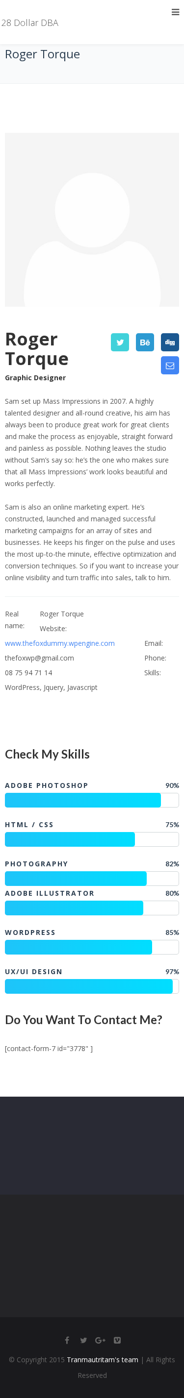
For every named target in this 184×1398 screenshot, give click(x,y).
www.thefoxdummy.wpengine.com (60, 643)
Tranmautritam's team (102, 1359)
